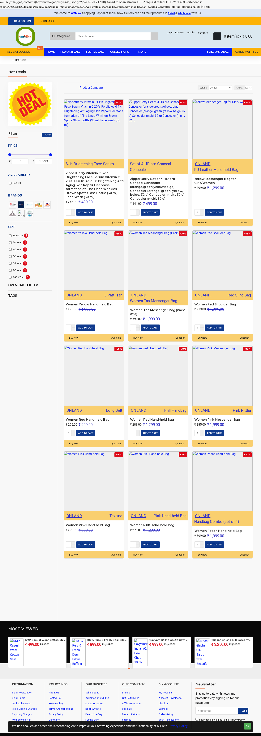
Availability (19, 175)
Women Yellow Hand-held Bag (89, 304)
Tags (12, 295)
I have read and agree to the (222, 719)
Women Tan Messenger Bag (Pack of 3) (157, 312)
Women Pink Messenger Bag (217, 419)
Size (11, 227)
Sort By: (203, 87)
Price (13, 145)
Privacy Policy (178, 726)
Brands (15, 195)
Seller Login (47, 20)
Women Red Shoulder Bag (215, 304)
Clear (48, 134)
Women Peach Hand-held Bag (218, 531)
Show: (239, 87)
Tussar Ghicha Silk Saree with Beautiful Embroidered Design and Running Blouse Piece (231, 639)
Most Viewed (23, 628)
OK (247, 726)
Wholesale (184, 13)
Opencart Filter (23, 285)
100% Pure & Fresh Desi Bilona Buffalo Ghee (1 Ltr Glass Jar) (107, 639)
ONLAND (202, 164)
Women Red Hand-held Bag (87, 419)
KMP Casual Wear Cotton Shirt (45, 639)
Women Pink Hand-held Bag (88, 525)
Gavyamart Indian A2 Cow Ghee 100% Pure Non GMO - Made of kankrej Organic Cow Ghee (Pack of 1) (169, 639)
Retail (171, 13)
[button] (129, 668)
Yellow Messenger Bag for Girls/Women (215, 181)
